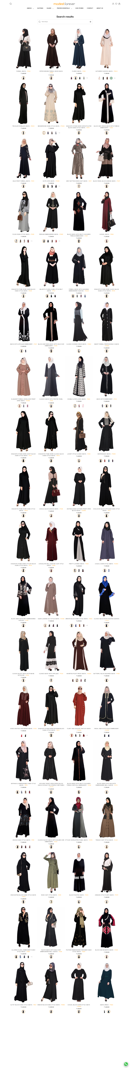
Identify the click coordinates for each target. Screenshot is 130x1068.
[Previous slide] (12, 48)
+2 (59, 241)
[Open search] (11, 4)
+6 (114, 78)
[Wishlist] (116, 4)
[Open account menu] (113, 4)
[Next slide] (34, 48)
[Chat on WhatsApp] (126, 1064)
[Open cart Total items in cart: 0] (119, 4)
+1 (87, 78)
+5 (87, 625)
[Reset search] (90, 22)
